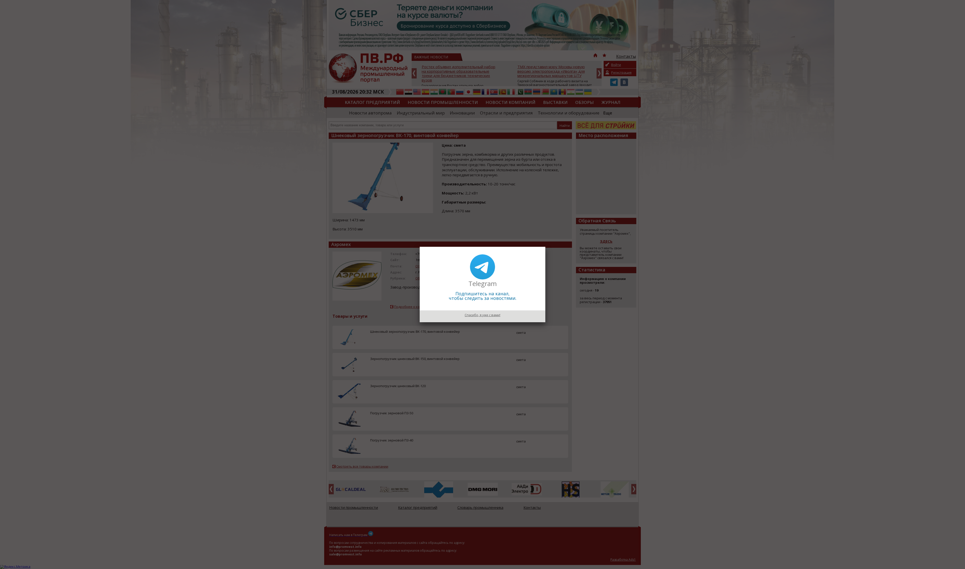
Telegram (482, 283)
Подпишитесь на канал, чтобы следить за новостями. (482, 296)
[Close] (545, 246)
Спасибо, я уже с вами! (482, 315)
